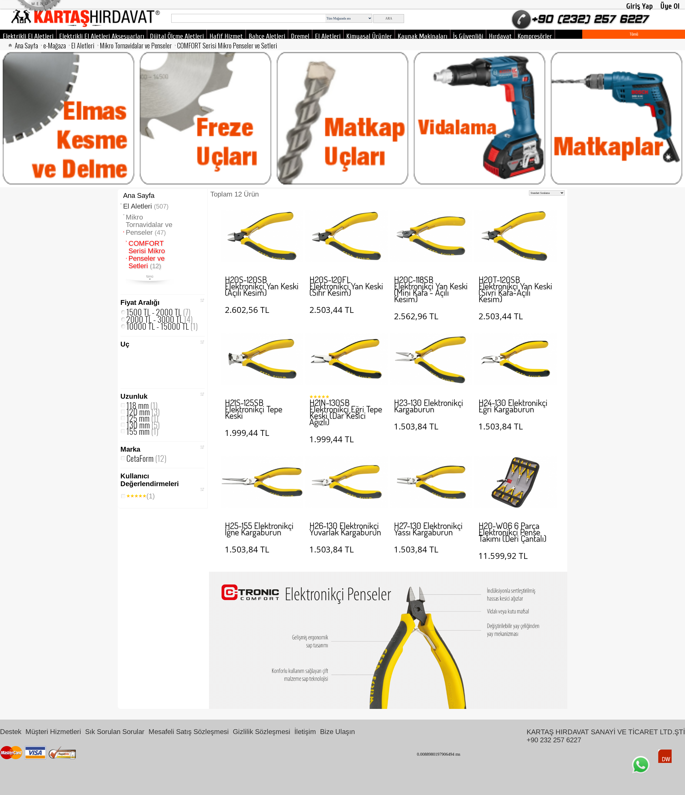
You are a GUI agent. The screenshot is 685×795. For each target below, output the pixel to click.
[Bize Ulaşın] (582, 24)
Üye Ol (670, 6)
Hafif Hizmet (226, 36)
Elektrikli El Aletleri (28, 36)
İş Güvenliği (468, 36)
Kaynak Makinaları (422, 36)
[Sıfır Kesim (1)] (143, 372)
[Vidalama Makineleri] (479, 118)
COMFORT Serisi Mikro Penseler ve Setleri (227, 45)
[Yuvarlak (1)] (143, 356)
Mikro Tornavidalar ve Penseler (136, 45)
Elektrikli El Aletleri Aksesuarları (101, 36)
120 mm (143, 411)
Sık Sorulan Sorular (114, 731)
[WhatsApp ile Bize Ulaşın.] (641, 765)
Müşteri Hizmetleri (53, 731)
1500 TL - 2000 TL (158, 312)
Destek (10, 731)
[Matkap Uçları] (342, 118)
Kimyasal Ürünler (369, 36)
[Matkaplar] (616, 118)
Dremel (300, 36)
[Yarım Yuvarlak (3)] (159, 356)
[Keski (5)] (127, 372)
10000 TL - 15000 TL (162, 326)
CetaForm (146, 458)
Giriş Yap (639, 6)
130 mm (143, 425)
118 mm (142, 405)
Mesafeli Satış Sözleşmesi (189, 731)
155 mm (142, 431)
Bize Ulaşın (337, 731)
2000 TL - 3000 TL (159, 319)
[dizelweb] (665, 756)
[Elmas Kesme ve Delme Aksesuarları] (68, 118)
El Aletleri (328, 36)
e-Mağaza (54, 45)
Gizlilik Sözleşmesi (261, 731)
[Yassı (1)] (127, 356)
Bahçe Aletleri (267, 36)
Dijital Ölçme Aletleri (177, 36)
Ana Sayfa (26, 45)
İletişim (305, 731)
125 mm (142, 418)
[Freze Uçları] (205, 118)
